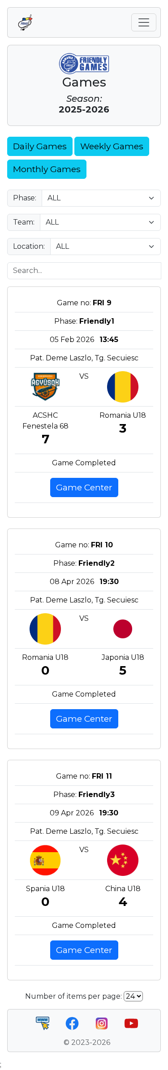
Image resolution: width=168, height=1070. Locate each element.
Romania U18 (122, 415)
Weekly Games (111, 146)
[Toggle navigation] (143, 22)
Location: (29, 246)
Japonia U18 (123, 657)
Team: (23, 222)
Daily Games (40, 146)
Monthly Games (47, 169)
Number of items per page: (73, 996)
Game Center (84, 487)
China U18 (123, 888)
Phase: (24, 198)
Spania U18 (45, 888)
